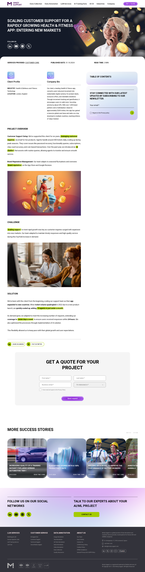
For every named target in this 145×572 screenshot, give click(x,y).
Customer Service (39, 533)
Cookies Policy (81, 547)
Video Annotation (58, 547)
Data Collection (36, 4)
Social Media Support (36, 544)
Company (111, 4)
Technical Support (35, 542)
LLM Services (66, 4)
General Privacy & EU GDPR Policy (86, 552)
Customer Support (35, 539)
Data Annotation (51, 4)
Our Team (79, 537)
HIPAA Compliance (82, 550)
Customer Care (32, 63)
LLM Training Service (13, 542)
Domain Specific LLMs (13, 539)
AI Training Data (80, 4)
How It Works (80, 539)
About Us (81, 533)
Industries (101, 4)
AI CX (92, 4)
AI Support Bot (34, 537)
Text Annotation (58, 539)
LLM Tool (9, 544)
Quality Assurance (59, 552)
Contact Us (80, 542)
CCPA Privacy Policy (82, 544)
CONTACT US (86, 514)
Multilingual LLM (11, 537)
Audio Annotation (58, 544)
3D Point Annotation (59, 542)
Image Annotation (59, 537)
